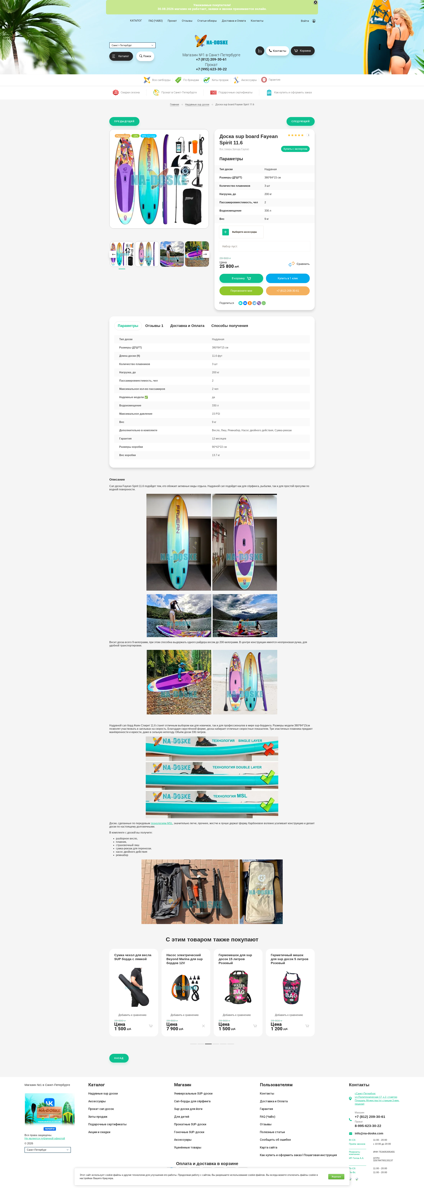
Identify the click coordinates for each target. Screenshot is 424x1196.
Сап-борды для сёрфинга (192, 1101)
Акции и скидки (99, 1132)
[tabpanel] (133, 992)
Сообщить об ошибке (275, 1139)
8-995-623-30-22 (368, 1126)
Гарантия (266, 1109)
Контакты (257, 20)
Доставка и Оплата (234, 20)
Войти (305, 21)
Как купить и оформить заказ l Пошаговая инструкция (298, 1155)
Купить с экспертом (295, 148)
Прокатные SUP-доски (190, 1124)
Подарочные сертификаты (107, 1124)
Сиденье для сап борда (289, 955)
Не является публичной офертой (45, 1138)
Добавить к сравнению (132, 1015)
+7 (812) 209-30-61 (211, 59)
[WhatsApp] (264, 303)
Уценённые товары (187, 1147)
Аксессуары (97, 1101)
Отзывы (187, 20)
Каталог (136, 20)
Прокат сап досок (101, 1109)
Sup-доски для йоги (188, 1109)
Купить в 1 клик (288, 278)
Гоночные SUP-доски (189, 1132)
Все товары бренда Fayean (234, 149)
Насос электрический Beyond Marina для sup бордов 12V (132, 959)
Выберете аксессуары (244, 232)
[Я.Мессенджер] (240, 303)
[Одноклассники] (250, 303)
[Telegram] (254, 303)
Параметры (128, 326)
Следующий (301, 121)
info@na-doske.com (369, 1133)
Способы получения (229, 326)
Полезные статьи (272, 1132)
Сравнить (303, 264)
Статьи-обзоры (207, 20)
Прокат (172, 20)
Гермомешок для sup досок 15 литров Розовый (183, 959)
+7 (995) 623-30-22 (211, 69)
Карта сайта (268, 1147)
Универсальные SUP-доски (193, 1093)
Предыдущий (124, 121)
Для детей (181, 1116)
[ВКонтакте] (245, 303)
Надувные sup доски (103, 1093)
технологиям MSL (162, 823)
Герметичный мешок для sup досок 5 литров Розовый (237, 959)
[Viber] (259, 303)
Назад (119, 1058)
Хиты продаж (97, 1116)
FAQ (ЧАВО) (156, 20)
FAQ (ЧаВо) (267, 1116)
